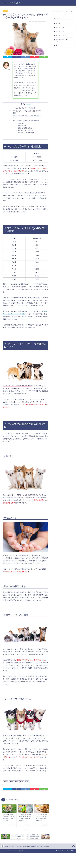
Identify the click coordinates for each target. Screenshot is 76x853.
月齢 (22, 781)
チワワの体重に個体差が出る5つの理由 (26, 120)
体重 (12, 781)
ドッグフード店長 (11, 2)
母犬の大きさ (22, 125)
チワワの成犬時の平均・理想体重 (24, 108)
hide (28, 104)
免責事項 (20, 851)
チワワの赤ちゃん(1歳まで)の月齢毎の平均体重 (27, 112)
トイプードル (60, 27)
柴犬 (57, 45)
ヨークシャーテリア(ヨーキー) (62, 40)
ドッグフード (60, 31)
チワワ (5, 11)
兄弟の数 (20, 123)
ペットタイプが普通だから (26, 132)
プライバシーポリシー (9, 851)
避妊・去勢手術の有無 (25, 128)
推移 (17, 781)
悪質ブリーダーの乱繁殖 (25, 130)
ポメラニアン (60, 35)
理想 (27, 781)
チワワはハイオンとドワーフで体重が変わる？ (27, 117)
